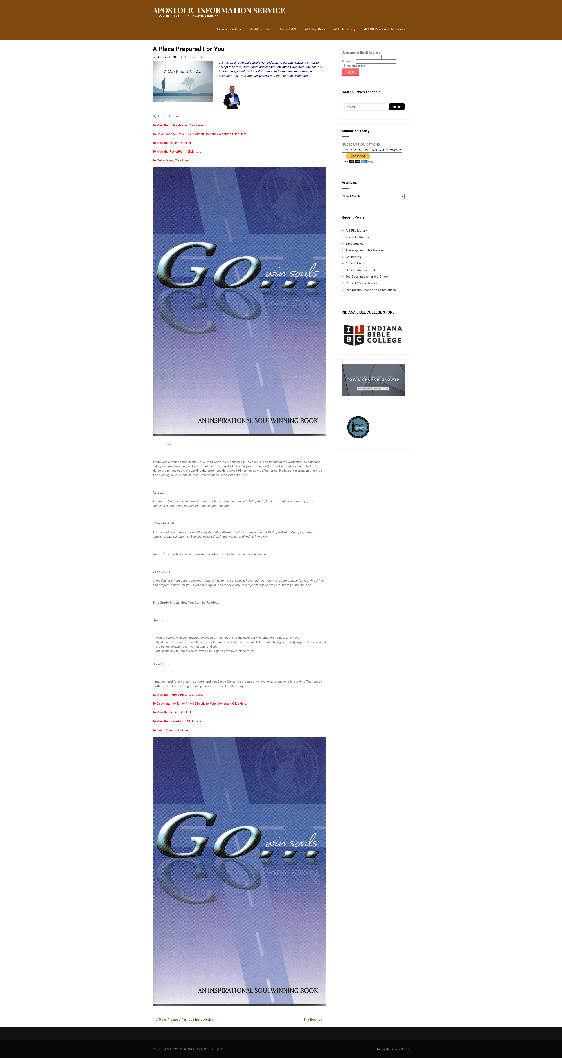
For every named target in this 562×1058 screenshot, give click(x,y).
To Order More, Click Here (171, 160)
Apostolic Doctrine (358, 237)
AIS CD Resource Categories (384, 29)
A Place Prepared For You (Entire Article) (183, 1019)
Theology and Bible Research (366, 250)
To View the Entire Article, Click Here (178, 125)
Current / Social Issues (361, 283)
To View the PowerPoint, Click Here (177, 151)
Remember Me (355, 65)
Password (348, 61)
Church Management (360, 270)
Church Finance (357, 263)
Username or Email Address (361, 52)
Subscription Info (228, 29)
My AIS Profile (260, 29)
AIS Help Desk (315, 29)
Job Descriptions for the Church (367, 276)
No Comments (194, 57)
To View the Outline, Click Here (174, 142)
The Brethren (315, 1019)
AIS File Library (344, 29)
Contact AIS (287, 29)
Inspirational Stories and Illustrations (371, 290)
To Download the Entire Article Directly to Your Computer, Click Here (200, 134)
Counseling (353, 257)
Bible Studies (355, 243)
